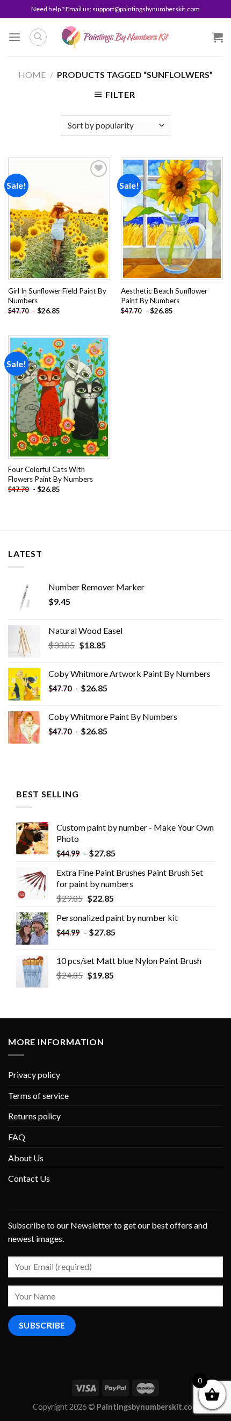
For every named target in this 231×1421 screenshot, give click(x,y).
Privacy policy (34, 1074)
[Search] (38, 37)
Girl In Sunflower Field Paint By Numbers (57, 296)
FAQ (16, 1137)
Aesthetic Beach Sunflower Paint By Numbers (164, 296)
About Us (26, 1158)
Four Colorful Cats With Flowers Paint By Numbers (50, 474)
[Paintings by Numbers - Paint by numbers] (115, 37)
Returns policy (34, 1116)
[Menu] (14, 37)
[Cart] (217, 37)
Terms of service (38, 1095)
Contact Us (29, 1178)
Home (32, 74)
